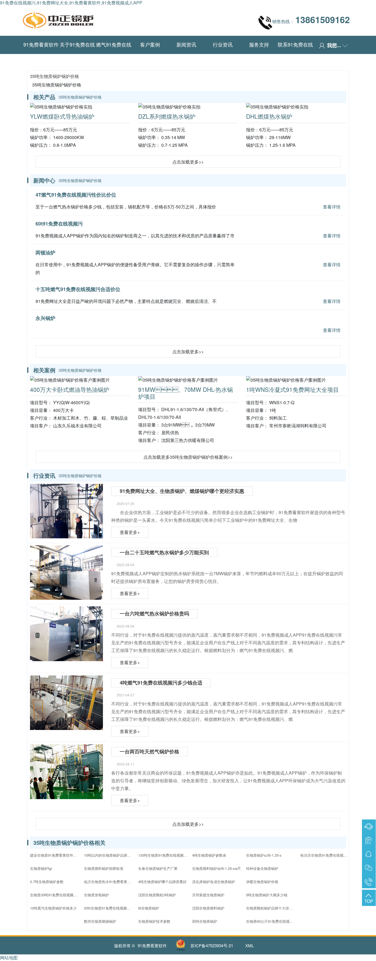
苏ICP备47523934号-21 (211, 945)
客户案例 (150, 44)
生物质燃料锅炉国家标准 (103, 868)
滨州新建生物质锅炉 (208, 894)
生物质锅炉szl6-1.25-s (264, 855)
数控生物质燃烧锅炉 (100, 921)
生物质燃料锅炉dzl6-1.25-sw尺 (216, 868)
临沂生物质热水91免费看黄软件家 (108, 881)
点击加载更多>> (188, 162)
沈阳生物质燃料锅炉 (208, 908)
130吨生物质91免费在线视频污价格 (163, 855)
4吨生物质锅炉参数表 (209, 855)
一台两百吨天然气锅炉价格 (149, 751)
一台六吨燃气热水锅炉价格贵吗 (154, 613)
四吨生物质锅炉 (204, 921)
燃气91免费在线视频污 (113, 53)
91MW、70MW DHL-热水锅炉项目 (185, 392)
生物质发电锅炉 (96, 894)
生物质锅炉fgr (41, 868)
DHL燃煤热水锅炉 (269, 116)
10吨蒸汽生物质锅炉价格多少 (53, 908)
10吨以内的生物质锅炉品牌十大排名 (108, 855)
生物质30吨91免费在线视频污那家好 (55, 894)
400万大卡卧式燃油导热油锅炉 (69, 389)
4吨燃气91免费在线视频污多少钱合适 (161, 682)
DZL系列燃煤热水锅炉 (166, 116)
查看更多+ (130, 532)
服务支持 (259, 44)
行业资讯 (223, 44)
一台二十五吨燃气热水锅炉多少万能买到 (164, 552)
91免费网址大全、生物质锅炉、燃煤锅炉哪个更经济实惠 (182, 491)
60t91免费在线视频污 (59, 223)
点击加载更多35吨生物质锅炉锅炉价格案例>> (188, 457)
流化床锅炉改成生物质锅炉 (213, 881)
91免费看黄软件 (41, 44)
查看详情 (331, 206)
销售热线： (311, 19)
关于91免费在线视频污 (77, 53)
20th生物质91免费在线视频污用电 (108, 908)
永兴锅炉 (45, 318)
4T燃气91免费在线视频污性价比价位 (76, 194)
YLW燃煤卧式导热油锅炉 (62, 116)
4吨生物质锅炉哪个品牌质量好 (162, 881)
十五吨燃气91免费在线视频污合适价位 (78, 289)
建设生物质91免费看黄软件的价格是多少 (55, 855)
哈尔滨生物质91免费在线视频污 (325, 855)
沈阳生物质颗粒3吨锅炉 (157, 894)
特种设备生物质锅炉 (262, 868)
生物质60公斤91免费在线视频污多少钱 (271, 921)
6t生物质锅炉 (148, 908)
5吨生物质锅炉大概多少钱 (266, 894)
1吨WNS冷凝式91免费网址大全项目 (292, 389)
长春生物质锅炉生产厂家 (158, 868)
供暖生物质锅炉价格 (262, 881)
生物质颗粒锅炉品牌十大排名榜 (271, 908)
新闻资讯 (186, 44)
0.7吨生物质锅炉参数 (47, 881)
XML (249, 945)
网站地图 (9, 957)
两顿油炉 (45, 252)
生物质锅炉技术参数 (154, 921)
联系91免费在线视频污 (295, 53)
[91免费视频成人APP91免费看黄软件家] (58, 19)
